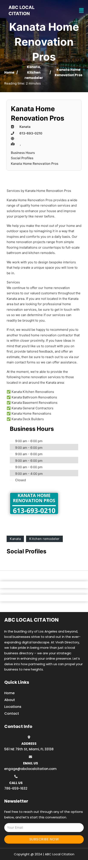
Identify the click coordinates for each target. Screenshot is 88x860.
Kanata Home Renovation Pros (34, 164)
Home (9, 72)
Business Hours (23, 153)
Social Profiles (22, 158)
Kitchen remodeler (44, 539)
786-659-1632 (15, 788)
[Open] (81, 10)
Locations (12, 706)
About (9, 699)
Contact (11, 713)
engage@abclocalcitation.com (30, 769)
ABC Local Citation (31, 619)
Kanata (33, 67)
